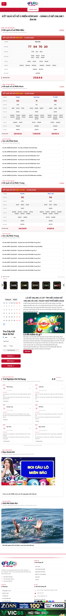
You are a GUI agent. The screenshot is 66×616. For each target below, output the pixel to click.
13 (11, 313)
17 (4, 317)
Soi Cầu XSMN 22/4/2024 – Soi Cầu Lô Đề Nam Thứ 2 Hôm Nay (19, 171)
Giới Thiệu (37, 566)
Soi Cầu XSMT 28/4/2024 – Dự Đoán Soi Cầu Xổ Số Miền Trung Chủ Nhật (22, 246)
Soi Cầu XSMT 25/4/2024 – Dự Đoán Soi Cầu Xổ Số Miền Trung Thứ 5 (21, 258)
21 (14, 317)
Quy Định (37, 577)
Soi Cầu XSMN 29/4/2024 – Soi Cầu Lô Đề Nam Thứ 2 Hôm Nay (19, 147)
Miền (6, 337)
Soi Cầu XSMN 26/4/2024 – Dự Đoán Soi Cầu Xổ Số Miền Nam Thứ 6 (21, 159)
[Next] (60, 474)
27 (4, 306)
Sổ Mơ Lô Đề (5, 593)
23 (19, 317)
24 (4, 320)
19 (9, 317)
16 (19, 313)
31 (14, 306)
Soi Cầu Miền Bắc (6, 598)
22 (17, 317)
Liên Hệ (37, 579)
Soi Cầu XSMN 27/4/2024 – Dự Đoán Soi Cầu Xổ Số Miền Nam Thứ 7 (21, 155)
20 (12, 317)
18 (6, 317)
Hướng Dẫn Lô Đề (6, 590)
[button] (3, 4)
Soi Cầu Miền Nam (6, 601)
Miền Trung (10, 361)
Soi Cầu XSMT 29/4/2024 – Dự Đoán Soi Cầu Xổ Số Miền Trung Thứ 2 (21, 242)
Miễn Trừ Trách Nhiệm (40, 574)
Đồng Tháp (36, 97)
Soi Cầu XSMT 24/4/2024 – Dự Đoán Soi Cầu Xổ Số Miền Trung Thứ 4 (21, 262)
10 (4, 313)
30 (12, 306)
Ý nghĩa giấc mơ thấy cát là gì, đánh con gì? (15, 545)
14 (14, 313)
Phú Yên (22, 193)
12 (9, 313)
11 (6, 313)
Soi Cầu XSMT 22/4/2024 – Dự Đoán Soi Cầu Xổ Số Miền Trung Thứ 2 (21, 270)
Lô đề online (26, 303)
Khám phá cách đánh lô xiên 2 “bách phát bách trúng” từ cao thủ (22, 494)
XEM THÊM (27, 351)
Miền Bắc (10, 366)
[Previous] (4, 474)
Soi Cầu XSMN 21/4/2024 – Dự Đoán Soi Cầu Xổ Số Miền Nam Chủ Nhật (22, 175)
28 (6, 306)
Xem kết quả (11, 350)
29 (9, 306)
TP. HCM (55, 97)
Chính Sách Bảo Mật (40, 569)
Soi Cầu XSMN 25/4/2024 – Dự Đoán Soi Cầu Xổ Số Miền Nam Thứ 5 (21, 163)
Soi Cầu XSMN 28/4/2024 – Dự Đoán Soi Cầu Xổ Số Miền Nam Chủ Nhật (22, 151)
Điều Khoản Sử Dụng (40, 571)
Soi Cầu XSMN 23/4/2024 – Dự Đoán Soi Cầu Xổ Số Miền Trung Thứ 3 (21, 167)
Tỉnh (14, 337)
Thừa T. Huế (51, 193)
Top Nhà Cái (5, 595)
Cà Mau (18, 97)
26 (9, 320)
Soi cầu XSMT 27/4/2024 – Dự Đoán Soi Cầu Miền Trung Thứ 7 (19, 250)
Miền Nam (10, 356)
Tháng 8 (8, 299)
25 (6, 320)
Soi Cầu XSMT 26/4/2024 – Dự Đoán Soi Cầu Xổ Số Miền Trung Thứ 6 (21, 254)
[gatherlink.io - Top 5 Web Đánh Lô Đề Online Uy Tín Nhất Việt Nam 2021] (33, 4)
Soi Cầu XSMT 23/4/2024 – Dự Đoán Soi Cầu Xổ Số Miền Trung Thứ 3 (21, 266)
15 (17, 313)
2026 (15, 299)
